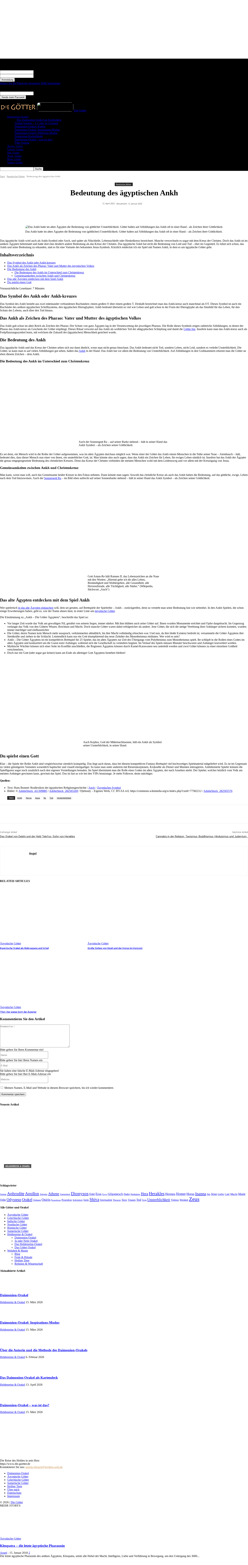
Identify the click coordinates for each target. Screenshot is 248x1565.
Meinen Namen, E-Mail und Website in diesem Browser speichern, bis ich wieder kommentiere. (59, 1087)
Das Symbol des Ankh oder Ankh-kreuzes (31, 262)
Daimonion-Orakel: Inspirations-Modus (37, 129)
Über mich (13, 1489)
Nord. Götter (14, 156)
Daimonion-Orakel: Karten (30, 126)
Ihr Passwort (41, 75)
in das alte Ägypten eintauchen (35, 607)
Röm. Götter (14, 159)
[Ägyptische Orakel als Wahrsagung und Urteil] (42, 916)
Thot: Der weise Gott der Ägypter (18, 1012)
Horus (29, 797)
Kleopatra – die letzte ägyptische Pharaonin (32, 1546)
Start (2, 176)
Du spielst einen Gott (19, 282)
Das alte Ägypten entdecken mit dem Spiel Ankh (35, 279)
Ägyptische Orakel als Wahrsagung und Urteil (24, 948)
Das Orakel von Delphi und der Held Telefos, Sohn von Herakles (37, 836)
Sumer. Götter (15, 162)
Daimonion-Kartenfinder (29, 136)
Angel (33, 853)
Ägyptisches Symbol (109, 787)
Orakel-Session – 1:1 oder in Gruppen (36, 123)
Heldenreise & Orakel (17, 1166)
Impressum (13, 1496)
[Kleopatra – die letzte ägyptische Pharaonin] (29, 1535)
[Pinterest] (118, 213)
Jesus (37, 797)
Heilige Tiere (14, 1486)
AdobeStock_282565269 (63, 790)
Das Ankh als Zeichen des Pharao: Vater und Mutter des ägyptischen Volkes (50, 265)
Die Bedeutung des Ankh (21, 269)
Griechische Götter (18, 1479)
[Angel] (14, 860)
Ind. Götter (13, 152)
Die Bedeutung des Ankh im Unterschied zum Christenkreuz (49, 272)
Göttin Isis (189, 329)
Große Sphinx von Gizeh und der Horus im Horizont (115, 948)
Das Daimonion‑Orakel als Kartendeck (39, 119)
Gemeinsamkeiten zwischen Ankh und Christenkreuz (45, 275)
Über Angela (22, 142)
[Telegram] (144, 213)
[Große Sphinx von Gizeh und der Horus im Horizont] (129, 916)
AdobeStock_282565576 (218, 790)
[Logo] (18, 110)
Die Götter (17, 1502)
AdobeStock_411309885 (33, 790)
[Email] (157, 213)
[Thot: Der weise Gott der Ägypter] (42, 979)
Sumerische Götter (18, 1483)
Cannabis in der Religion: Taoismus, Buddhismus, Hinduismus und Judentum (202, 836)
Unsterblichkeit (64, 797)
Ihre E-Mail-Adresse (45, 93)
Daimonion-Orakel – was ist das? (34, 139)
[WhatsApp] (131, 213)
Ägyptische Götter (16, 176)
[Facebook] (105, 213)
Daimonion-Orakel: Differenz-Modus (36, 133)
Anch (91, 787)
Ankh (82, 350)
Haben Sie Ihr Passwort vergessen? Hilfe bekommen (30, 83)
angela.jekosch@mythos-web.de (44, 1467)
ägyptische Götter (105, 611)
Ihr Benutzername (44, 72)
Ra (45, 797)
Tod (51, 797)
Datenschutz (14, 1492)
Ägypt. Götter (15, 146)
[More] (170, 213)
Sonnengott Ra (52, 478)
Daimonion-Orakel (18, 116)
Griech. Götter (15, 149)
